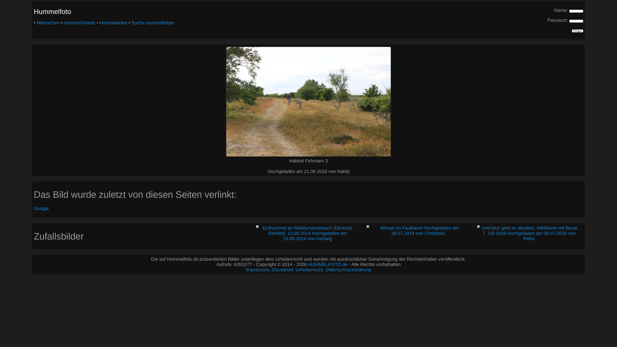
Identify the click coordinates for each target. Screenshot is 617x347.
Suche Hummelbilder (152, 22)
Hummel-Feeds (79, 22)
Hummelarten (113, 22)
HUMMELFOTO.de (328, 264)
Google (41, 208)
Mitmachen (48, 22)
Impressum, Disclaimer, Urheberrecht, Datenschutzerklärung (308, 269)
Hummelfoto (52, 11)
